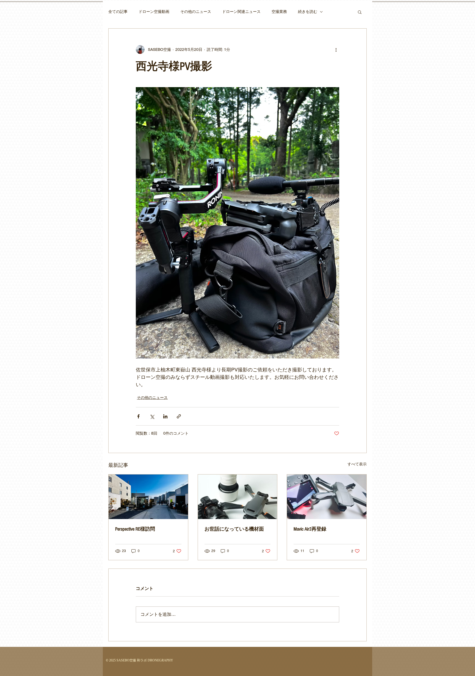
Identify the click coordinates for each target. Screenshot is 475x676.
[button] (359, 12)
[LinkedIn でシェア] (165, 416)
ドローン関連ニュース (241, 11)
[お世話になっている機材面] (237, 496)
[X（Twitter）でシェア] (151, 416)
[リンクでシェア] (178, 416)
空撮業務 (279, 11)
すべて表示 (357, 464)
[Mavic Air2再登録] (326, 496)
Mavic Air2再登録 (310, 529)
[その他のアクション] (336, 49)
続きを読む (307, 11)
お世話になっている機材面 (234, 529)
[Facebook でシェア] (138, 416)
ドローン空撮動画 (154, 11)
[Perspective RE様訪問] (148, 496)
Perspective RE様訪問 (135, 529)
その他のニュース (195, 11)
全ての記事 (118, 11)
